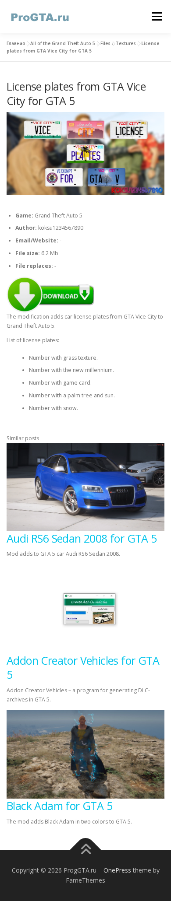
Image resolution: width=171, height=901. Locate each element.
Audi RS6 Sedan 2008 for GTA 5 (82, 538)
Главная (16, 43)
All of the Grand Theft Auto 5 (62, 43)
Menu (156, 16)
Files (105, 43)
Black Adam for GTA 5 (59, 805)
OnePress (117, 870)
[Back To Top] (85, 849)
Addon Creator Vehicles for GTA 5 (83, 667)
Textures (126, 43)
